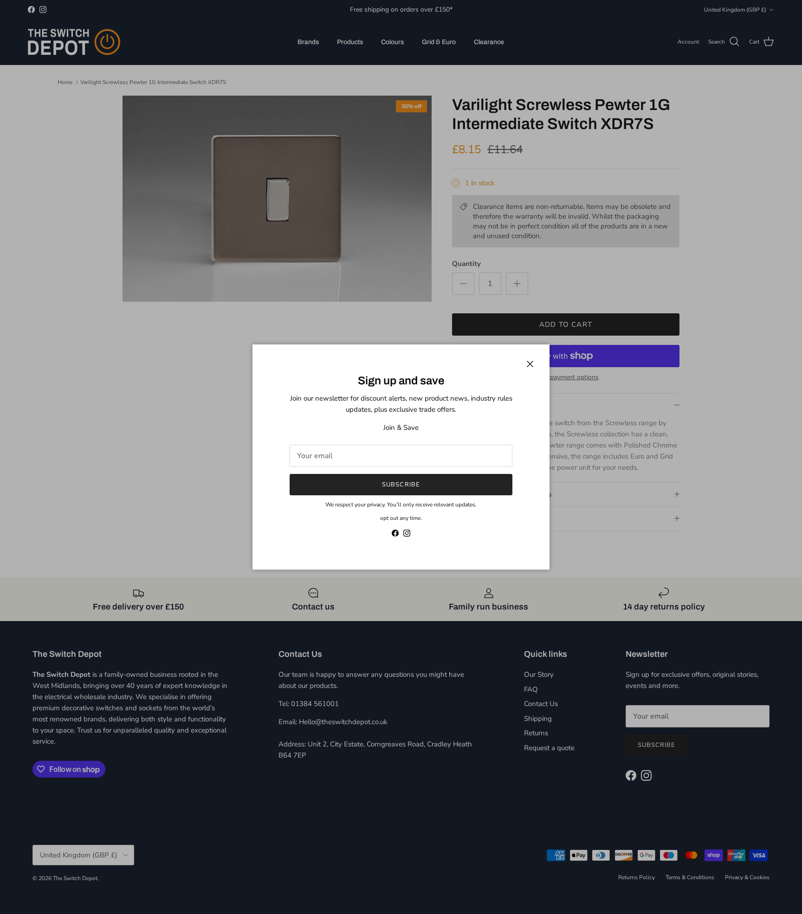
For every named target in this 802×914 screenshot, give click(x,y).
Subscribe (401, 484)
